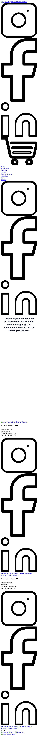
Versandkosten (13, 573)
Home (3, 166)
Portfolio (4, 170)
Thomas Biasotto (6, 174)
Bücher (3, 172)
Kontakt (3, 180)
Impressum (4, 573)
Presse (29, 573)
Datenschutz (23, 573)
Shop (2, 178)
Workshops (4, 176)
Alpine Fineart (5, 168)
